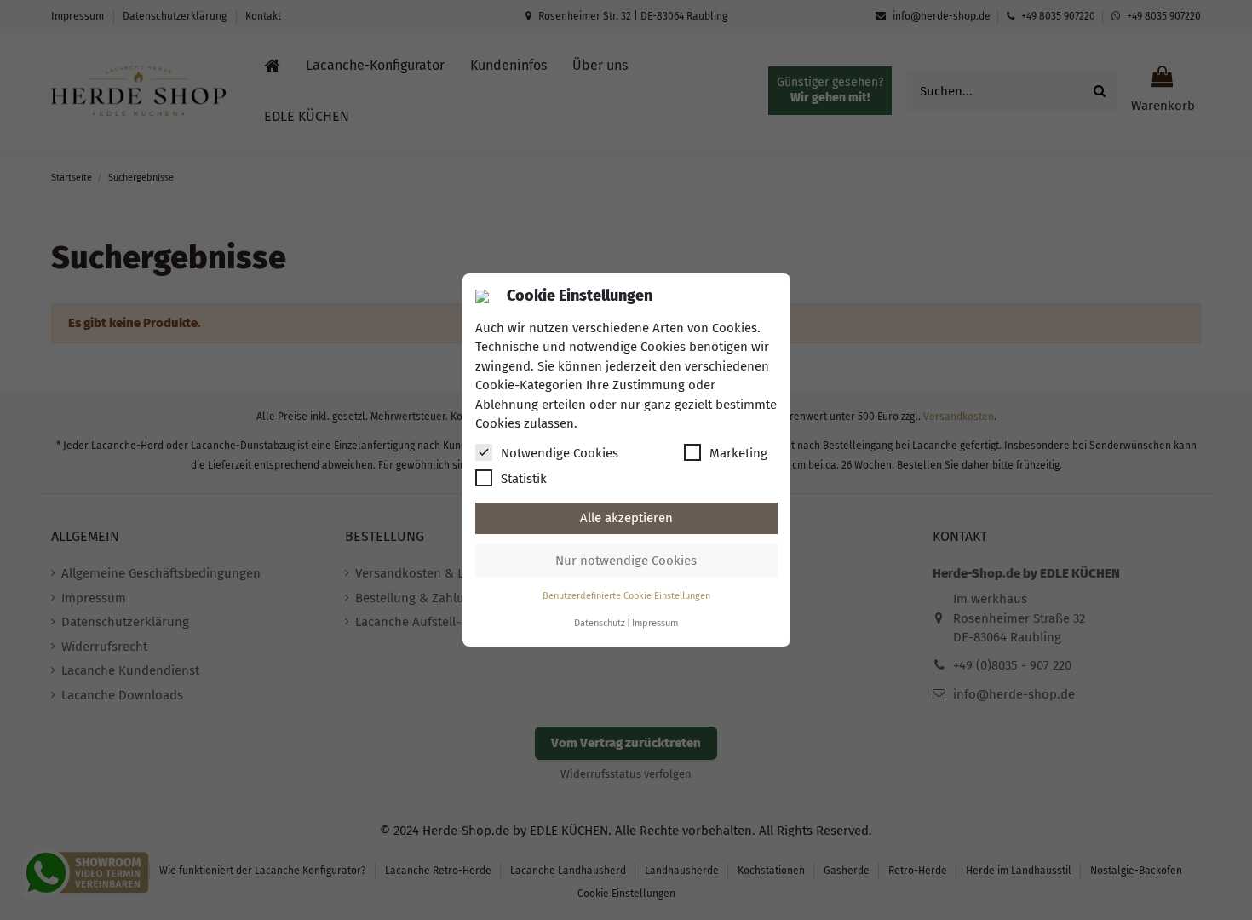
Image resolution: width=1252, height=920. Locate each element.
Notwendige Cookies (559, 453)
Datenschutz (599, 623)
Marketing (738, 453)
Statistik (524, 478)
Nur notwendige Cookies (626, 560)
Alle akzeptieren (626, 518)
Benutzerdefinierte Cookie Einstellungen (626, 595)
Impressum (655, 623)
